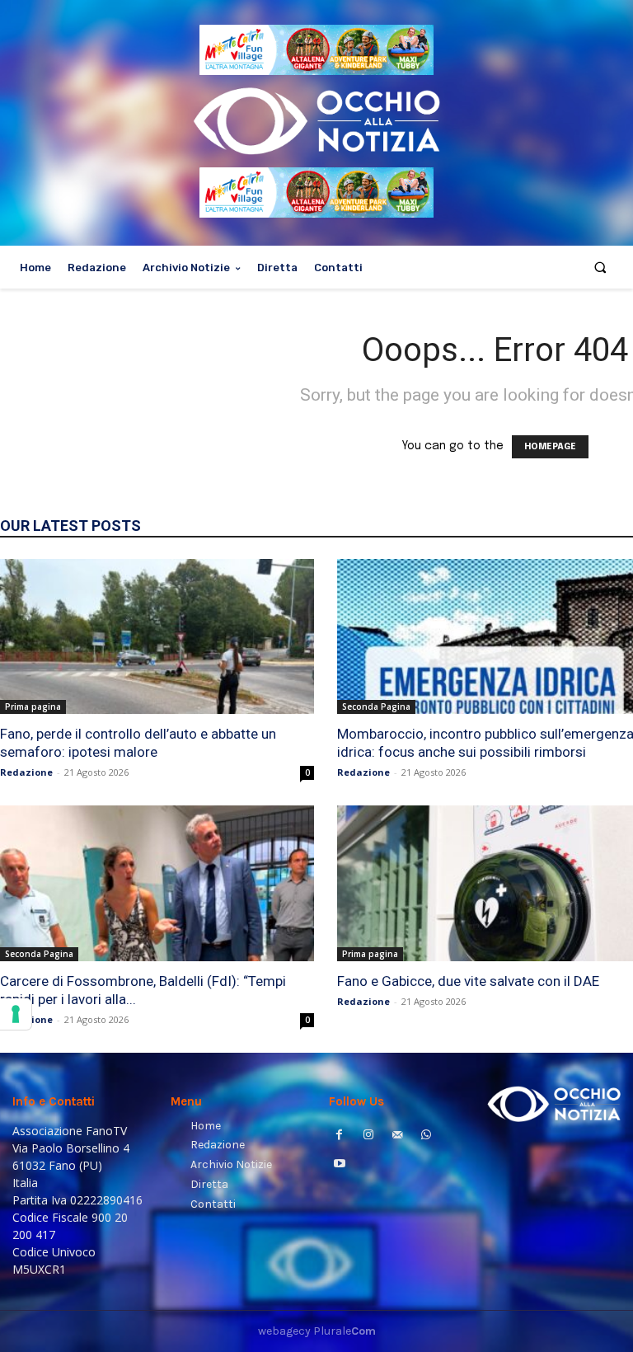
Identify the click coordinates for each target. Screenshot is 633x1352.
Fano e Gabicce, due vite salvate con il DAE (468, 981)
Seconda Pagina (376, 706)
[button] (600, 267)
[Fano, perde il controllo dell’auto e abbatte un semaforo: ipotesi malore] (157, 636)
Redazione (26, 772)
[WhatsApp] (426, 1136)
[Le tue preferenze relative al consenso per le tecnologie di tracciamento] (15, 1014)
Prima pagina (33, 706)
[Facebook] (339, 1136)
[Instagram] (368, 1136)
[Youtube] (339, 1165)
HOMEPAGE (550, 447)
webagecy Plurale (317, 1331)
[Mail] (397, 1136)
